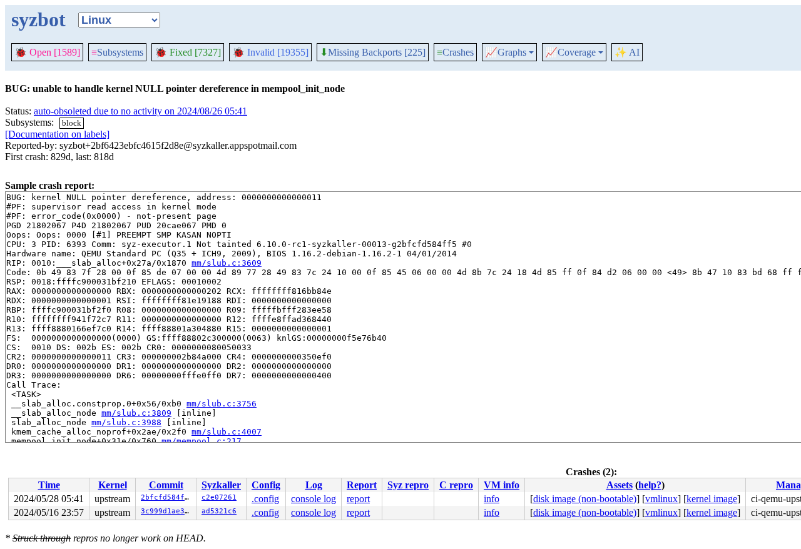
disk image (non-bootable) (584, 498)
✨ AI (627, 52)
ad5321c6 (219, 511)
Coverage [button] (570, 52)
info (491, 498)
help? (649, 485)
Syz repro (408, 485)
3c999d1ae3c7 (167, 511)
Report (362, 485)
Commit (166, 485)
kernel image (711, 498)
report (358, 498)
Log (313, 485)
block (71, 123)
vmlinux (661, 498)
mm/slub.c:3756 (221, 403)
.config (265, 498)
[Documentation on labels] (57, 134)
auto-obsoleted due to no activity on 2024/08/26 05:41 (140, 111)
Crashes (455, 52)
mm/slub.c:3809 (136, 413)
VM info (501, 485)
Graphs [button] (505, 52)
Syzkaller (221, 485)
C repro (456, 485)
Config (266, 485)
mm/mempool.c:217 (201, 441)
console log (313, 498)
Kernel (112, 485)
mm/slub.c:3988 (126, 422)
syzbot (38, 19)
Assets (619, 485)
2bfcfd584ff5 (167, 497)
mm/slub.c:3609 (226, 263)
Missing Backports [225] (373, 52)
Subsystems (117, 52)
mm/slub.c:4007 (226, 431)
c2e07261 (219, 497)
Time (49, 485)
